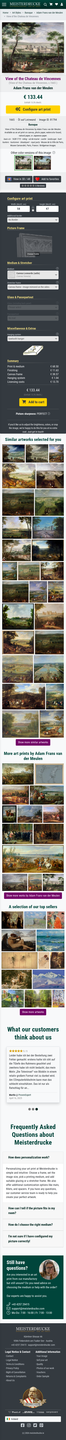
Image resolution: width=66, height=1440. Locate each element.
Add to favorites (49, 179)
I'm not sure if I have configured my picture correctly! (30, 1238)
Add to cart (35, 402)
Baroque (29, 12)
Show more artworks (33, 1012)
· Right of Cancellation (15, 1372)
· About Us (10, 1380)
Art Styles (16, 12)
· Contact (9, 1356)
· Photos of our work (45, 1368)
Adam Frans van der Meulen (49, 12)
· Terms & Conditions (14, 1364)
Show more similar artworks (33, 742)
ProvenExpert (24, 1095)
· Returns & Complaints (15, 1376)
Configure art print (35, 109)
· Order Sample (42, 1376)
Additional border (14, 215)
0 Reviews (40, 185)
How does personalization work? (28, 1157)
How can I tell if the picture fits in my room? (31, 1210)
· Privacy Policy (12, 1368)
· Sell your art (42, 1360)
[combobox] (33, 219)
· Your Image (41, 1356)
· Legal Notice (11, 1360)
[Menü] (4, 4)
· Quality (39, 1364)
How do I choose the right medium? (30, 1225)
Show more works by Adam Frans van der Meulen (33, 895)
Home (5, 12)
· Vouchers (40, 1372)
